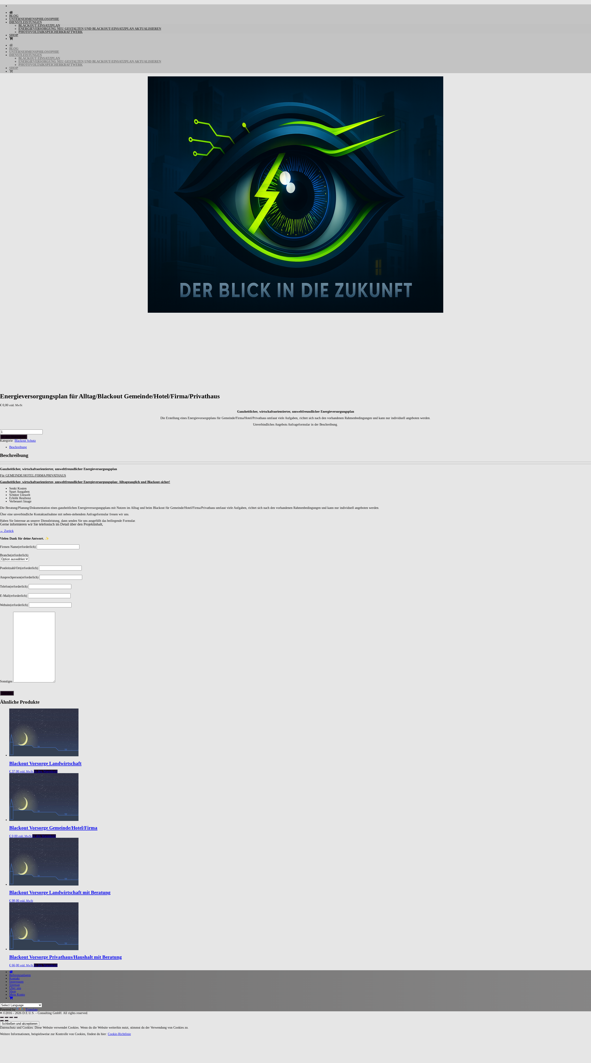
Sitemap (14, 985)
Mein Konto (17, 994)
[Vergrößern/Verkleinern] (2, 1017)
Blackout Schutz (25, 440)
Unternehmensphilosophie (34, 19)
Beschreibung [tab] (18, 447)
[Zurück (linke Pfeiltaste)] (2, 1020)
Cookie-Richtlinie (119, 1034)
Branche (14, 555)
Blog (13, 16)
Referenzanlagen (20, 975)
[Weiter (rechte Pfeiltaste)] (6, 1020)
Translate (32, 1009)
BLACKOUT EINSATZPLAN (39, 25)
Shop (13, 35)
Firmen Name (18, 547)
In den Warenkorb (13, 436)
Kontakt (14, 978)
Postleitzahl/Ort (19, 568)
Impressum (16, 981)
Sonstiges (6, 681)
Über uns (15, 988)
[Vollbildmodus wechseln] (6, 1017)
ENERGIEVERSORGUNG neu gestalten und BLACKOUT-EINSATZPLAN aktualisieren (89, 28)
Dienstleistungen (25, 22)
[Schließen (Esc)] (16, 1017)
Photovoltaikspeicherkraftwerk (50, 32)
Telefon (14, 586)
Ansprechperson (19, 577)
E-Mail (13, 596)
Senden (7, 693)
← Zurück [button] (7, 531)
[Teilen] (11, 1017)
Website (14, 605)
